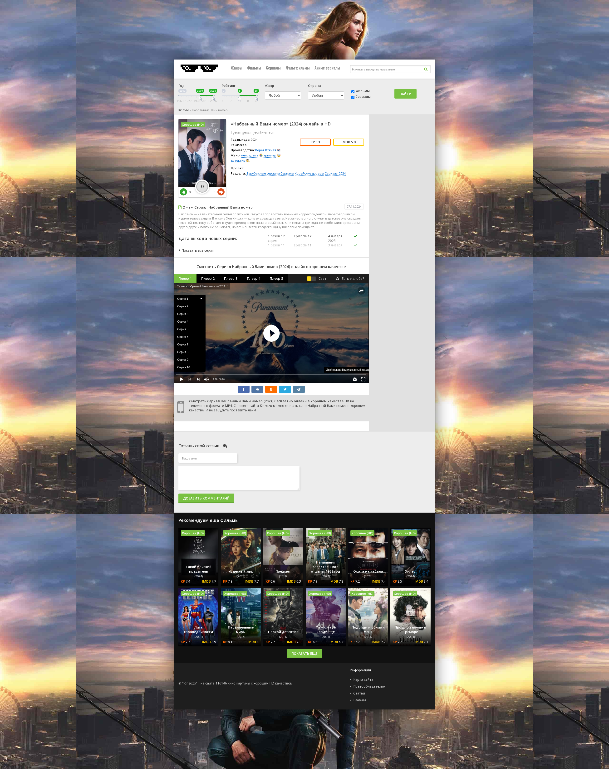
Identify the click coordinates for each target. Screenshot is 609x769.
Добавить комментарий (206, 498)
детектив (238, 160)
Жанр (269, 85)
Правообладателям (369, 686)
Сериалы (273, 68)
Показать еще (304, 653)
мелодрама (249, 155)
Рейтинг (229, 85)
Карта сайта (363, 679)
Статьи (359, 693)
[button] (196, 250)
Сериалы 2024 (335, 173)
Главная (360, 700)
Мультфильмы (297, 68)
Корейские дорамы (309, 173)
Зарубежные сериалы (263, 173)
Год (181, 85)
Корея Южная (265, 150)
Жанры (236, 68)
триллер (270, 155)
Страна (314, 85)
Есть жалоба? (353, 278)
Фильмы (254, 68)
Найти (405, 94)
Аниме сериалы (327, 68)
